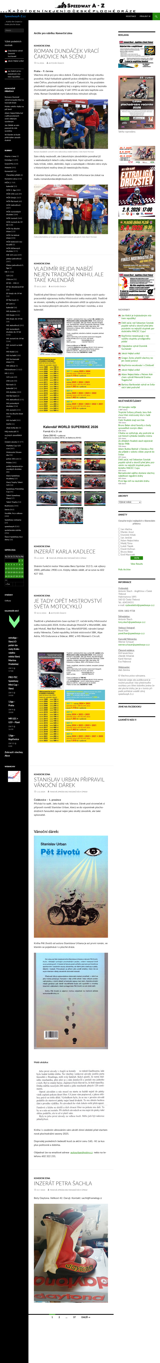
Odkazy (8, 601)
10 (6, 568)
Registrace (131, 16)
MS (6, 373)
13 (14, 568)
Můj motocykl (10, 432)
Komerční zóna (42, 46)
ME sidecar (10, 366)
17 (6, 572)
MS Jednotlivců (12, 400)
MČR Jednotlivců (13, 205)
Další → (85, 1317)
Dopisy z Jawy (10, 156)
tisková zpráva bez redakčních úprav (67, 558)
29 (19, 576)
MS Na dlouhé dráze (14, 414)
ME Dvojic (10, 315)
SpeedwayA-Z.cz (15, 16)
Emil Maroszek (128, 555)
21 (17, 572)
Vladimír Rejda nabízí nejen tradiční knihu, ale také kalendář (69, 274)
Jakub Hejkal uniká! (130, 353)
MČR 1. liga (11, 190)
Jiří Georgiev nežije (127, 407)
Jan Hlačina (126, 529)
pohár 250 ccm (12, 459)
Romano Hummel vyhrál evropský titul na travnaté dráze (14, 100)
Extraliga (8, 160)
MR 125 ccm (11, 255)
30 (22, 576)
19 (11, 572)
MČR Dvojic (11, 198)
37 (74, 1317)
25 (9, 576)
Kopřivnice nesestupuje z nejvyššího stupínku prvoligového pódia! (135, 339)
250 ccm (9, 381)
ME (6, 272)
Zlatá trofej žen (12, 428)
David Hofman (128, 549)
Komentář (9, 171)
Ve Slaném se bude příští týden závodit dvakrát (12, 137)
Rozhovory (9, 506)
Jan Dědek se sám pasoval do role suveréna (12, 128)
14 (17, 568)
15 (19, 568)
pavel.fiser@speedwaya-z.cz (131, 633)
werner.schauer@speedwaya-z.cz (134, 645)
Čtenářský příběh (13, 175)
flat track (9, 385)
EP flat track (11, 300)
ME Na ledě (11, 355)
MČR (7, 183)
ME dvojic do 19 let (14, 319)
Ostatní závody (11, 442)
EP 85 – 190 (11, 283)
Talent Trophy (12, 502)
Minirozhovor (10, 370)
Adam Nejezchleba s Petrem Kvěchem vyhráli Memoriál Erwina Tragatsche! (137, 377)
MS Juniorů (11, 410)
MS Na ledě (11, 420)
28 (17, 576)
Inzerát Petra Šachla (63, 1183)
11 (9, 568)
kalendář (9, 186)
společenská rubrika (13, 530)
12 (11, 568)
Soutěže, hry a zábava (13, 513)
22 (19, 572)
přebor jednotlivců (13, 259)
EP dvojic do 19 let (14, 293)
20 (14, 572)
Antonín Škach (56, 63)
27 (14, 576)
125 (8, 276)
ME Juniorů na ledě (14, 345)
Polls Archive (124, 570)
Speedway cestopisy (13, 520)
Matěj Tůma (126, 543)
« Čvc (8, 584)
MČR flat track (12, 201)
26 (11, 576)
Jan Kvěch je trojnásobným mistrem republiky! (14, 55)
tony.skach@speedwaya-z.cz (131, 622)
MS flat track (11, 396)
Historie (8, 167)
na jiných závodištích (13, 435)
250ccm (9, 279)
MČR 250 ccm (12, 194)
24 (6, 576)
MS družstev (11, 392)
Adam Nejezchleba (130, 541)
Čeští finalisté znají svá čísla (131, 420)
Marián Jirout (127, 532)
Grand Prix (9, 164)
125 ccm (9, 377)
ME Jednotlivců (12, 325)
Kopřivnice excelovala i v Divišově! (137, 365)
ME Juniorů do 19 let (15, 338)
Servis (7, 509)
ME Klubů (10, 352)
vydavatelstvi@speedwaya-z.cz (139, 605)
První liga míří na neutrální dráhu (133, 481)
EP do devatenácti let (15, 287)
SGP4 (8, 424)
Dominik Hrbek (128, 535)
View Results (137, 564)
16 (22, 568)
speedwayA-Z (10, 526)
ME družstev (11, 311)
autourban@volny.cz (81, 1152)
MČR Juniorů (11, 218)
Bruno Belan (127, 552)
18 (9, 572)
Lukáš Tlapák (127, 546)
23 (22, 572)
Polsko (9, 463)
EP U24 (9, 304)
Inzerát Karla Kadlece (64, 551)
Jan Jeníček (126, 538)
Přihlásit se (145, 16)
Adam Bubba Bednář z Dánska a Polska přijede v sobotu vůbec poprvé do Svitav (136, 452)
